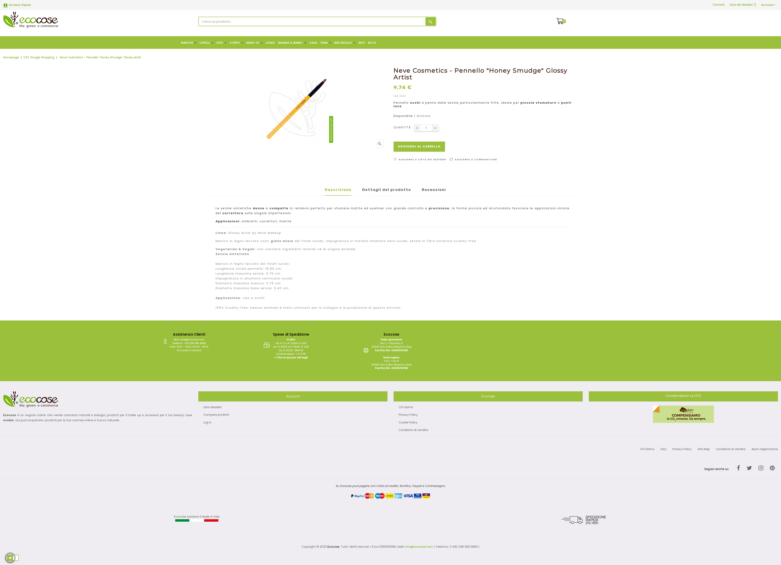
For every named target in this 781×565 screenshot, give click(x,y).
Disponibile (403, 116)
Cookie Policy (408, 422)
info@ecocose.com (419, 547)
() (743, 5)
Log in (207, 422)
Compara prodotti (216, 415)
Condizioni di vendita (413, 430)
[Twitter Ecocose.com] (749, 468)
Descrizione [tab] (338, 190)
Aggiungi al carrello (419, 146)
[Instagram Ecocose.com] (761, 468)
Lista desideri (212, 407)
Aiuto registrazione (765, 449)
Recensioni (434, 190)
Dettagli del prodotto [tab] (386, 190)
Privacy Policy (408, 415)
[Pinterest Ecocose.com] (772, 468)
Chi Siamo (406, 407)
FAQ (663, 449)
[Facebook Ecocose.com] (738, 468)
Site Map (704, 449)
